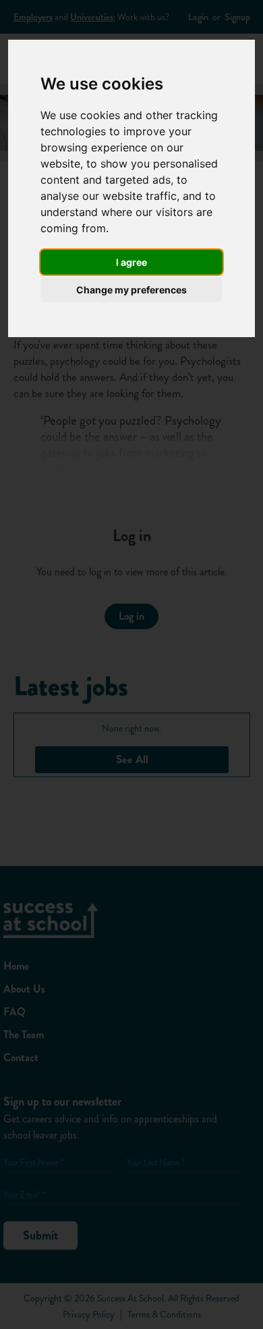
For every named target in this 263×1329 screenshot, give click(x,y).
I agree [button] (131, 262)
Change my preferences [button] (131, 289)
